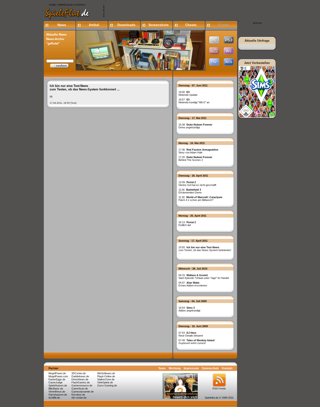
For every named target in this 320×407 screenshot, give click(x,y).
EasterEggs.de (56, 379)
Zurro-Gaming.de (107, 385)
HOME (52, 5)
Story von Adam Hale (198, 151)
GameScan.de (79, 388)
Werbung (175, 368)
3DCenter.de (78, 373)
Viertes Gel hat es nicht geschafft (197, 183)
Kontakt (227, 368)
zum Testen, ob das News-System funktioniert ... (205, 250)
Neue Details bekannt (191, 334)
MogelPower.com (58, 376)
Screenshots (159, 25)
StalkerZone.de (106, 379)
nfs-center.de (78, 397)
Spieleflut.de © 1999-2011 (219, 397)
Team (162, 368)
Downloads (126, 25)
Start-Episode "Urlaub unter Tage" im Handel (204, 276)
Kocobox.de (78, 394)
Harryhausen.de (57, 394)
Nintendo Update (188, 93)
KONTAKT (80, 5)
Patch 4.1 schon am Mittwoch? (200, 198)
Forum (223, 25)
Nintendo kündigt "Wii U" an (194, 101)
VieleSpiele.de (105, 382)
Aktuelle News (56, 34)
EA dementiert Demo (190, 191)
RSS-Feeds (219, 388)
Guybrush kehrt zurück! (197, 341)
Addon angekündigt (189, 309)
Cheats (191, 25)
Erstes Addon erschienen (193, 284)
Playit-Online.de (106, 376)
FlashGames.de (80, 382)
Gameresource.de (81, 385)
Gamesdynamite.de (82, 391)
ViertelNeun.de (56, 391)
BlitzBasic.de (55, 388)
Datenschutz (210, 368)
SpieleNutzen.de (57, 385)
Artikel (94, 25)
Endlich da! (187, 223)
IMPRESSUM (65, 5)
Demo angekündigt (195, 126)
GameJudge (55, 382)
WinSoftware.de (106, 373)
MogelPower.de (57, 373)
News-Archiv (55, 39)
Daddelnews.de (80, 376)
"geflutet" (53, 43)
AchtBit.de (54, 397)
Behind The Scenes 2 (195, 158)
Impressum (191, 368)
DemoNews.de (79, 379)
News (61, 25)
